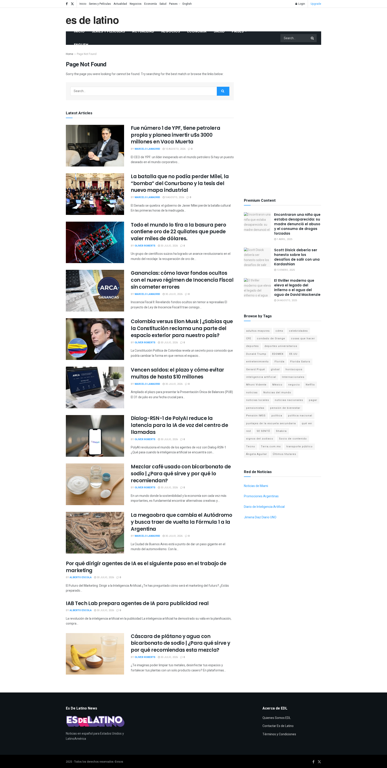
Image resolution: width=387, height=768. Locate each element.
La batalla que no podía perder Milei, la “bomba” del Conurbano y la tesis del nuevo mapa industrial (180, 183)
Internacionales (293, 377)
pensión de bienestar (285, 408)
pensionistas (255, 408)
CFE (248, 338)
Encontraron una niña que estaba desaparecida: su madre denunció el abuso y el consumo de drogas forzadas (297, 224)
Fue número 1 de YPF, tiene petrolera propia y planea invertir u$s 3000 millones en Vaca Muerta (175, 135)
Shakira (281, 431)
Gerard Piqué (255, 369)
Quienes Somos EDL (276, 718)
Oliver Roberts (145, 246)
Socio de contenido (293, 439)
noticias (252, 392)
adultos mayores (258, 331)
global (275, 369)
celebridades (298, 331)
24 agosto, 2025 (286, 300)
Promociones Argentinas (261, 496)
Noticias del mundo (277, 392)
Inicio (83, 4)
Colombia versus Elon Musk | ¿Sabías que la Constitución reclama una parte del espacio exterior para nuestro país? (182, 328)
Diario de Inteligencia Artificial (264, 506)
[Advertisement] (282, 119)
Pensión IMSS (256, 416)
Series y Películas (100, 4)
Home (69, 54)
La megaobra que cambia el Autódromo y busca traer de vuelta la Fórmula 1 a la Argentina (181, 522)
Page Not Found (87, 54)
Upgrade (316, 4)
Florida (279, 361)
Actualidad (120, 4)
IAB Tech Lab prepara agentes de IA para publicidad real (137, 603)
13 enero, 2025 (285, 270)
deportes (252, 346)
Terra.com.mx (271, 446)
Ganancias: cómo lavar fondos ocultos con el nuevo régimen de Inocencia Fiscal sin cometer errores (182, 280)
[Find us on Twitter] (72, 4)
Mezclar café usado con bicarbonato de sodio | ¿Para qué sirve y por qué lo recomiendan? (181, 473)
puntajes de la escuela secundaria (271, 423)
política (276, 416)
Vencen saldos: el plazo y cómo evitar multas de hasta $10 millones (177, 373)
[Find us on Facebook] (67, 4)
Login (301, 4)
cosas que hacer (303, 338)
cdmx (279, 331)
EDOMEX (278, 354)
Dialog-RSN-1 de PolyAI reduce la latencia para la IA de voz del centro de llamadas (179, 425)
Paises (173, 4)
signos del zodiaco (259, 439)
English (187, 4)
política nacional (300, 416)
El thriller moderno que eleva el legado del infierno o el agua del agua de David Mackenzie (297, 287)
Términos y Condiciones (279, 734)
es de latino (92, 20)
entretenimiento (257, 361)
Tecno (250, 446)
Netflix (310, 385)
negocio (294, 385)
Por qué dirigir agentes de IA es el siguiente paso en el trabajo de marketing (146, 567)
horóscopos (294, 369)
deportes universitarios (280, 346)
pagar (313, 400)
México (277, 385)
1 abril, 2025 (284, 239)
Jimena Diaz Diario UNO (260, 517)
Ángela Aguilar (256, 454)
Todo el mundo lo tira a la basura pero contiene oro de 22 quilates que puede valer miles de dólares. (178, 231)
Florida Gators (300, 361)
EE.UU (293, 354)
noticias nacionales (289, 400)
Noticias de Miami (256, 486)
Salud (162, 4)
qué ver (307, 423)
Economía (150, 4)
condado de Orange (271, 338)
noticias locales (257, 400)
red (248, 431)
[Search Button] (313, 38)
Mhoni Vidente (256, 385)
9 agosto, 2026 (174, 197)
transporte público (299, 446)
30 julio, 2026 (169, 246)
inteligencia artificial (261, 377)
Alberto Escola (81, 577)
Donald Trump (256, 354)
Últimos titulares (284, 454)
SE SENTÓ (263, 431)
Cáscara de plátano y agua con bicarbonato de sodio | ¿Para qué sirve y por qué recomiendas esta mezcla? (180, 643)
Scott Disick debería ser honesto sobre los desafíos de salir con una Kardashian (297, 257)
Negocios (136, 4)
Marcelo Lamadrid (147, 149)
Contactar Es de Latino (278, 726)
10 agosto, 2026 (175, 149)
